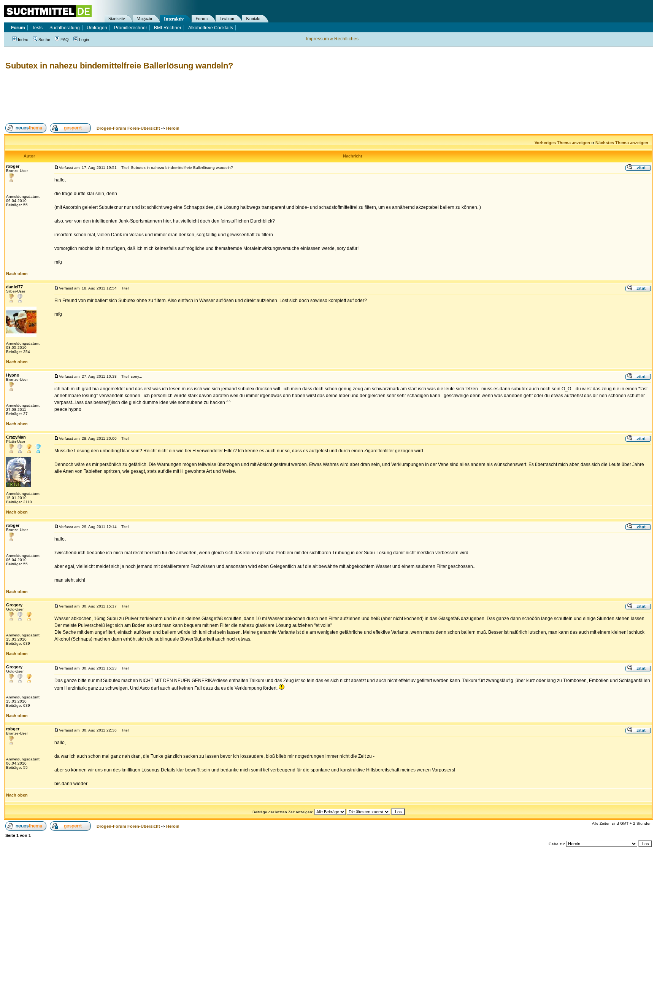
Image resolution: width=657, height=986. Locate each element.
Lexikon (226, 18)
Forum (201, 18)
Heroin (172, 128)
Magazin (144, 18)
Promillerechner (130, 27)
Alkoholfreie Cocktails (210, 27)
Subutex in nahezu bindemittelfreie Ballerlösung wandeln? (119, 65)
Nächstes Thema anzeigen (621, 142)
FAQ (64, 39)
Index (23, 39)
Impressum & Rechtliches (332, 38)
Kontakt (253, 18)
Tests (37, 27)
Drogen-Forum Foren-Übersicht (128, 128)
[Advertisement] (142, 97)
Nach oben (17, 273)
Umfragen (97, 27)
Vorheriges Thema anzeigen (562, 142)
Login (84, 39)
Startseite (116, 18)
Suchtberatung (64, 27)
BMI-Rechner (167, 27)
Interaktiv (174, 19)
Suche (44, 39)
